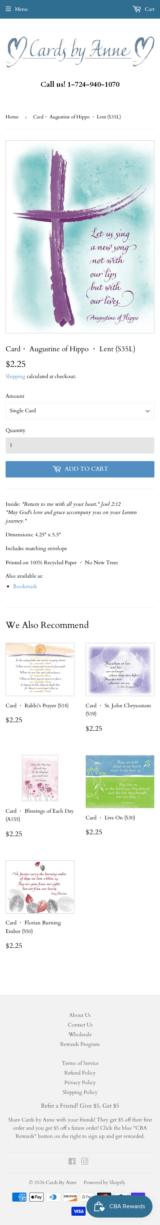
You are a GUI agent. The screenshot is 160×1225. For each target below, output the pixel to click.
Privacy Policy (80, 1082)
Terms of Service (80, 1063)
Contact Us (80, 1024)
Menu (21, 9)
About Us (80, 1015)
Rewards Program (80, 1044)
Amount (15, 396)
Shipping (15, 376)
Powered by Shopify (104, 1182)
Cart (148, 9)
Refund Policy (80, 1072)
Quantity (15, 430)
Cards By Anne (61, 1182)
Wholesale (80, 1034)
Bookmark (25, 586)
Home (12, 117)
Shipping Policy (80, 1092)
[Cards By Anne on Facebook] (72, 1162)
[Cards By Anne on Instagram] (85, 1162)
